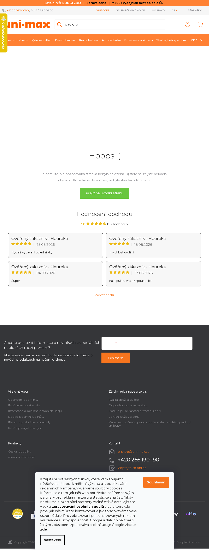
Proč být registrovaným (25, 428)
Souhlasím (156, 482)
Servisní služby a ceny (124, 417)
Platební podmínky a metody (29, 422)
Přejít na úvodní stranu (104, 193)
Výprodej (102, 10)
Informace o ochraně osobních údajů (35, 411)
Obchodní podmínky (23, 400)
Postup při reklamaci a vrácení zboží (135, 411)
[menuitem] (17, 40)
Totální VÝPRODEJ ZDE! (62, 3)
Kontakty (158, 10)
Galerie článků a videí (130, 10)
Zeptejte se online (132, 468)
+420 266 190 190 (18, 10)
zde (43, 529)
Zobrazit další (104, 295)
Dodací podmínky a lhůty (26, 417)
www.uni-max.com (21, 457)
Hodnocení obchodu (104, 214)
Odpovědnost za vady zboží (128, 405)
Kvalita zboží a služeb (124, 400)
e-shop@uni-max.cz (133, 452)
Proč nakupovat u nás (24, 405)
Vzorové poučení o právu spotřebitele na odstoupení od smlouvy (149, 423)
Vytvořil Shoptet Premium (183, 542)
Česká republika (19, 451)
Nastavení (52, 540)
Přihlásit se (116, 358)
